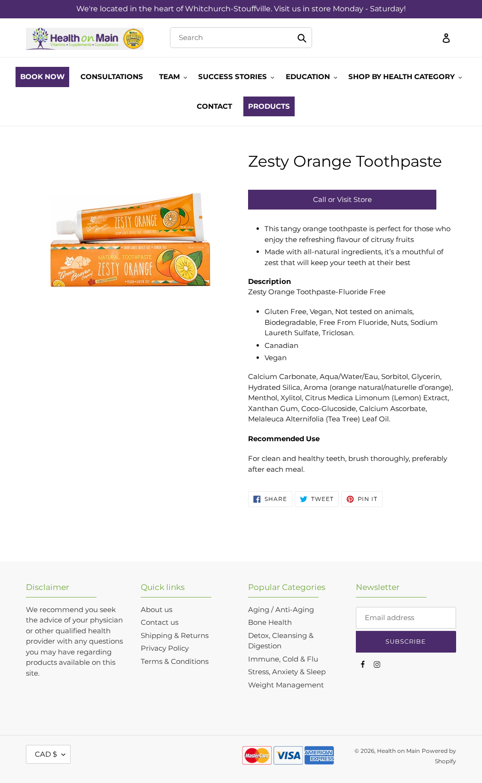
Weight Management (286, 684)
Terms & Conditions (175, 661)
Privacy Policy (165, 648)
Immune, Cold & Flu (283, 658)
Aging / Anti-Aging (281, 609)
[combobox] (241, 37)
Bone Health (270, 622)
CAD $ (46, 754)
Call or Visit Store (342, 199)
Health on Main (398, 750)
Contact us (159, 622)
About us (156, 609)
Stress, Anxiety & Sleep (287, 671)
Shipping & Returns (175, 635)
